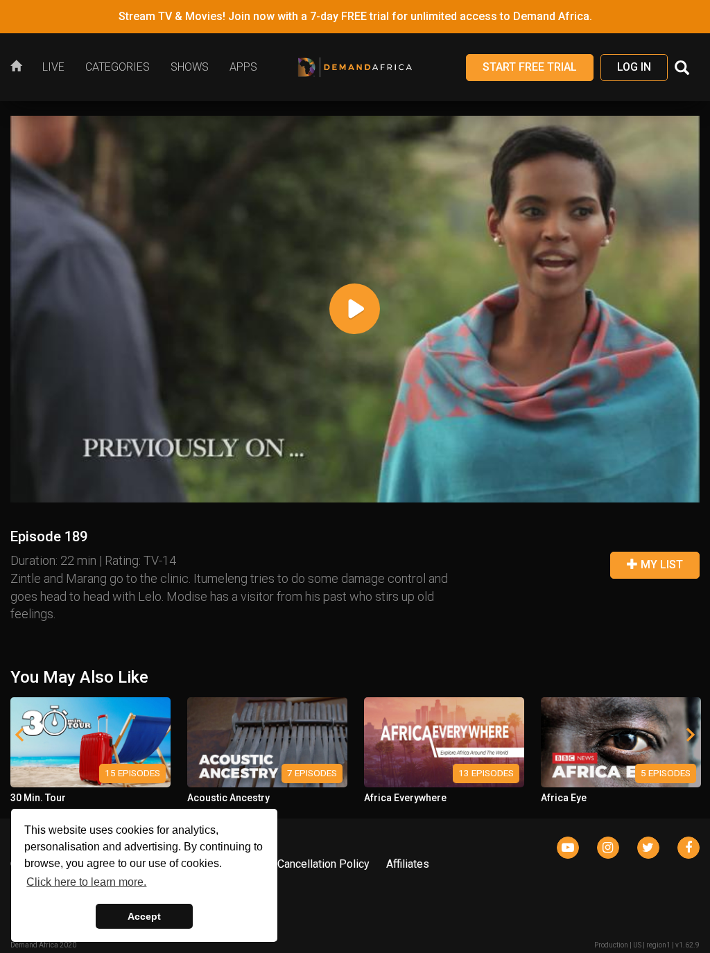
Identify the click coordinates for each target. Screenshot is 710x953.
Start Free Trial (530, 66)
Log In (634, 66)
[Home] (21, 67)
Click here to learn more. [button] (86, 882)
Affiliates (407, 864)
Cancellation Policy (323, 864)
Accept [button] (144, 916)
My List (660, 564)
